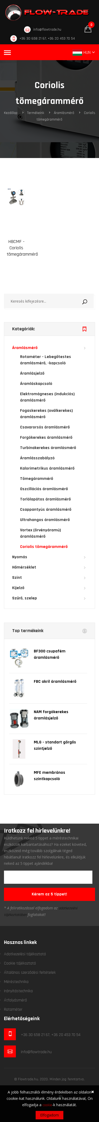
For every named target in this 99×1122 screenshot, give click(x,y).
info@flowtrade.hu (47, 29)
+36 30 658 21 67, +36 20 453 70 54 (47, 38)
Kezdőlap (10, 113)
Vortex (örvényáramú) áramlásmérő (40, 533)
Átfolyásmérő (15, 1000)
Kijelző (18, 588)
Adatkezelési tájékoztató (25, 954)
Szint (17, 577)
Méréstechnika (16, 982)
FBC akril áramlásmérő (55, 681)
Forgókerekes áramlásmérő (46, 437)
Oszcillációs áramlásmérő (44, 489)
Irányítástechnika (18, 991)
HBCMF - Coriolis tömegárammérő (22, 247)
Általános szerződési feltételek (30, 972)
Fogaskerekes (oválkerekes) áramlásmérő (46, 414)
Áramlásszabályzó (37, 458)
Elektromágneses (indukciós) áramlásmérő (47, 397)
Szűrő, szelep (24, 598)
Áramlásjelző (32, 373)
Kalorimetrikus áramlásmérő (47, 468)
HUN (87, 52)
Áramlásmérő (64, 113)
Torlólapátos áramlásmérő (45, 499)
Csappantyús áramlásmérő (45, 509)
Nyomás (19, 557)
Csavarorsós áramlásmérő (45, 427)
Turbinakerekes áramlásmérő (48, 448)
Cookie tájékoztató (20, 963)
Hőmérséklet (24, 567)
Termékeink (35, 113)
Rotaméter (13, 1009)
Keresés (91, 300)
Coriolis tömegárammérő (44, 547)
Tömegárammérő (36, 478)
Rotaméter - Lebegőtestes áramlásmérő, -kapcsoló (45, 360)
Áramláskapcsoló (36, 383)
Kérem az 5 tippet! (49, 894)
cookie (47, 1105)
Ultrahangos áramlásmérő (45, 520)
